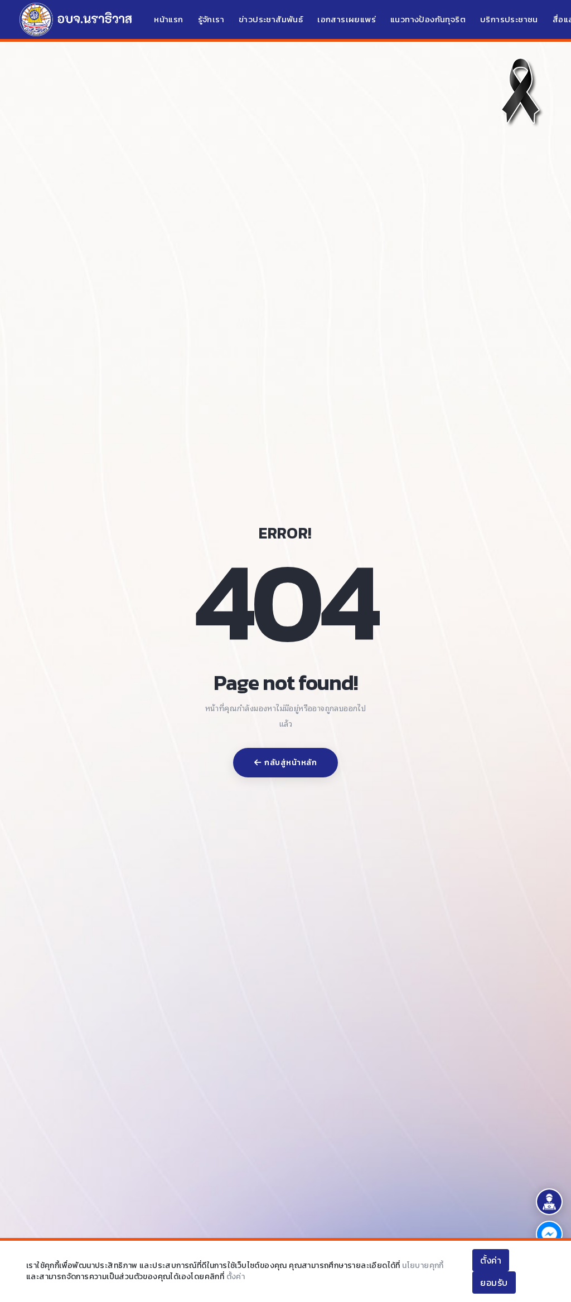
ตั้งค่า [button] (490, 1260)
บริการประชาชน (509, 19)
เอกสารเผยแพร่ (346, 19)
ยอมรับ (494, 1282)
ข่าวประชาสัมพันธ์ (271, 19)
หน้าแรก (168, 19)
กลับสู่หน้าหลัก (290, 763)
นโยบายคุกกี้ (423, 1265)
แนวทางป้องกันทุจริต (428, 19)
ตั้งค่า (235, 1277)
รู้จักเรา (211, 19)
